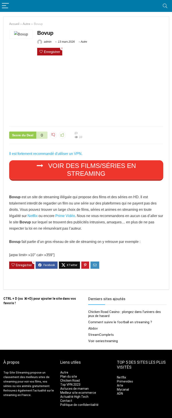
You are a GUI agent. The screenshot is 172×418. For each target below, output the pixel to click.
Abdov (93, 328)
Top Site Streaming (16, 372)
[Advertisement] (86, 91)
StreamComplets (101, 335)
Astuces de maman (74, 388)
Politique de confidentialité (79, 405)
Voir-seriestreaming (103, 341)
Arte (120, 385)
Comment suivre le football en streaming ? (120, 322)
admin (47, 41)
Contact (66, 401)
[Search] (165, 6)
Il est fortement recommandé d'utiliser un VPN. (45, 154)
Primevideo (125, 381)
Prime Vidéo (65, 216)
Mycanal (123, 389)
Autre (26, 24)
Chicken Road (70, 380)
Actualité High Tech (74, 396)
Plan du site (68, 376)
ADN (120, 393)
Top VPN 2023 (70, 384)
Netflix (33, 216)
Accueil (14, 24)
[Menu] (5, 6)
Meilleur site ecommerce (78, 392)
